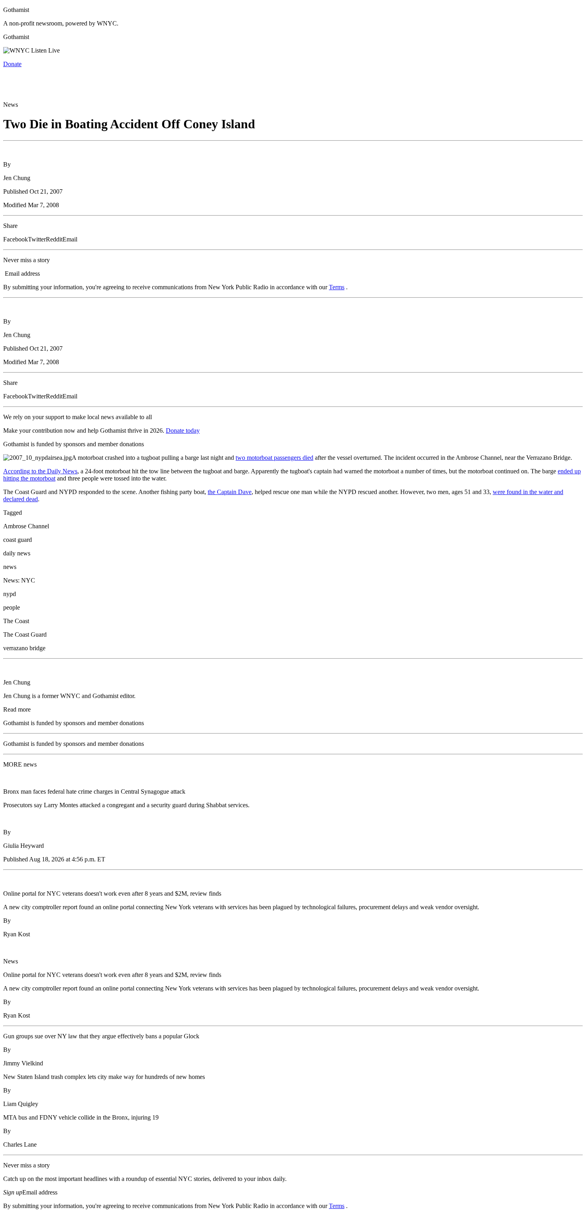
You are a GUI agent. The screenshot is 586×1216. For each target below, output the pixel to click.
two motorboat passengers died (274, 457)
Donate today (183, 430)
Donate (12, 64)
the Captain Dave (230, 491)
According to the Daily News (40, 471)
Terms (336, 287)
